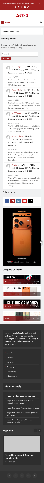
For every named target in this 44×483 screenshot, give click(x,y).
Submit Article (12, 376)
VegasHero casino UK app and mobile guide (18, 3)
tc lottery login (17, 136)
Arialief (14, 165)
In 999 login (16, 66)
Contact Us (10, 362)
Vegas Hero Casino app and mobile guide (22, 396)
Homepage (11, 367)
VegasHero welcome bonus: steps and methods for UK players (21, 401)
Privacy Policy (11, 371)
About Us (10, 353)
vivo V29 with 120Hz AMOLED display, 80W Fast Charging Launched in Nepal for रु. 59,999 (23, 70)
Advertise (10, 357)
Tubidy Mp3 (16, 90)
